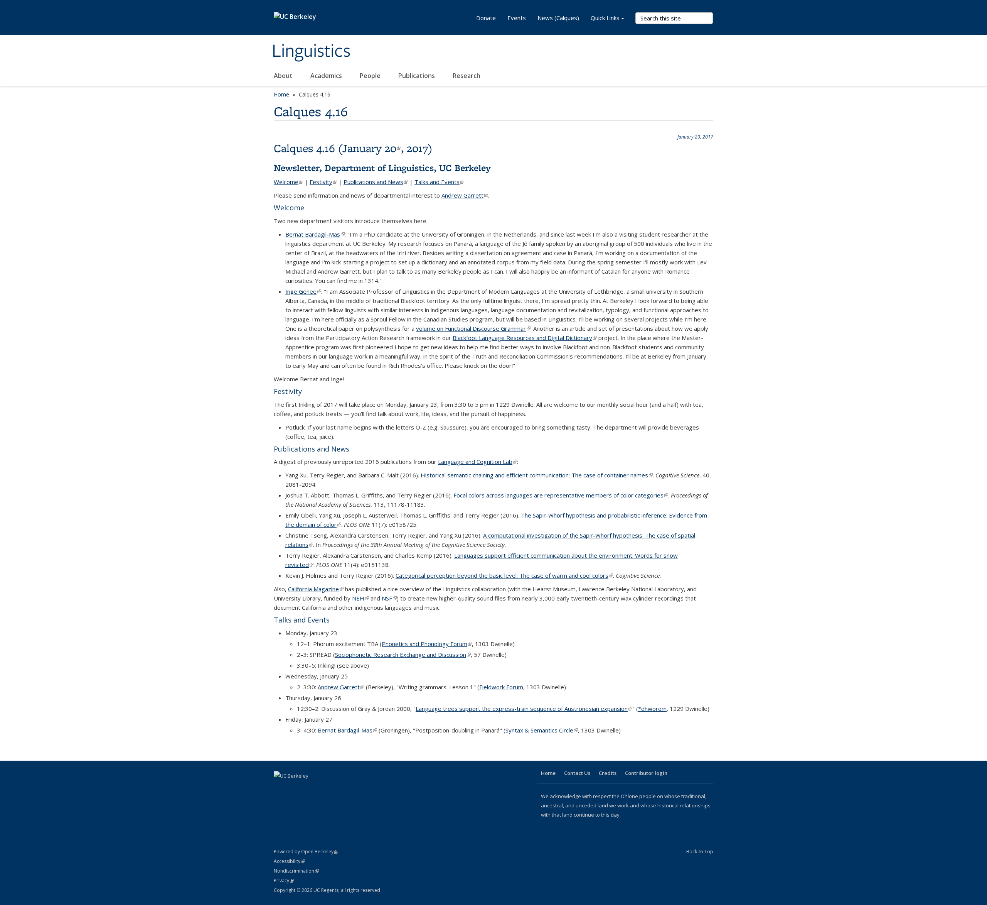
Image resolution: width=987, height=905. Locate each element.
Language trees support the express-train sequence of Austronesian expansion (524, 708)
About (284, 75)
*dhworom (652, 708)
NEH (360, 598)
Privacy (284, 880)
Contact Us (577, 773)
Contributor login (646, 773)
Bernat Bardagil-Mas (315, 234)
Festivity (323, 182)
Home (281, 94)
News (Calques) (558, 18)
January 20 (371, 148)
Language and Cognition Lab (477, 461)
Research (466, 75)
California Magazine (316, 589)
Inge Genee (303, 291)
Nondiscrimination (296, 871)
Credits (607, 773)
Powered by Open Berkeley (306, 851)
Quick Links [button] (605, 18)
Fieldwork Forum (501, 687)
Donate (486, 18)
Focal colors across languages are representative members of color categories (560, 495)
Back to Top (699, 851)
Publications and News (376, 182)
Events (516, 18)
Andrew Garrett (464, 195)
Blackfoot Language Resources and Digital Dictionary (525, 338)
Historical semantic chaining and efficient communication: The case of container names (537, 475)
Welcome (288, 182)
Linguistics (311, 51)
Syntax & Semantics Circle (541, 730)
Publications (417, 75)
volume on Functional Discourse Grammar (473, 328)
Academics (327, 75)
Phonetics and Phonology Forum (427, 644)
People (371, 75)
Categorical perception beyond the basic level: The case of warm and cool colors (504, 575)
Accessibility (289, 861)
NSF (389, 598)
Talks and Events (439, 182)
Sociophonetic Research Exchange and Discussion (403, 654)
